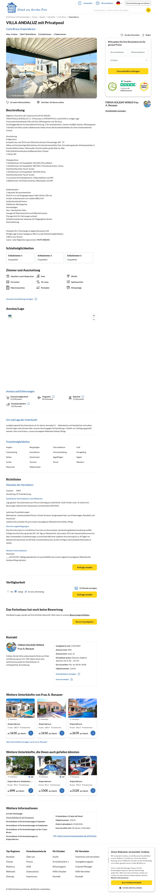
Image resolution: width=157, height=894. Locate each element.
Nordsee (10, 856)
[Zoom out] (94, 319)
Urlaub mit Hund (75, 816)
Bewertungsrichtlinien (79, 615)
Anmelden (88, 3)
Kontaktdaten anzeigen (115, 111)
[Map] (51, 349)
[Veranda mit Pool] (51, 68)
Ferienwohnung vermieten (138, 3)
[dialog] (132, 869)
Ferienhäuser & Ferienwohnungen (18, 17)
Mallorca (10, 866)
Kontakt (56, 876)
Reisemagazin (59, 866)
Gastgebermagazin (84, 861)
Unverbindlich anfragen (128, 71)
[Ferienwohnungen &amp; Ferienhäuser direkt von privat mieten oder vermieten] (26, 9)
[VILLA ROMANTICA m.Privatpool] (51, 708)
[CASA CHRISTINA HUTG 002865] (20, 708)
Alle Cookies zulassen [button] (131, 883)
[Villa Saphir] (82, 765)
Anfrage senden (84, 567)
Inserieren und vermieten (87, 856)
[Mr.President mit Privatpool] (82, 708)
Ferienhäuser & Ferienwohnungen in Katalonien (27, 825)
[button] (131, 888)
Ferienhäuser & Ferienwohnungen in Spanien (25, 821)
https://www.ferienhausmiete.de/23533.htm (77, 836)
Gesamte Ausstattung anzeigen (19, 299)
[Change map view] (9, 316)
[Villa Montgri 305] (20, 765)
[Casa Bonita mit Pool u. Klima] (51, 765)
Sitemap (10, 876)
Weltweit (10, 871)
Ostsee (9, 861)
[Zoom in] (94, 315)
